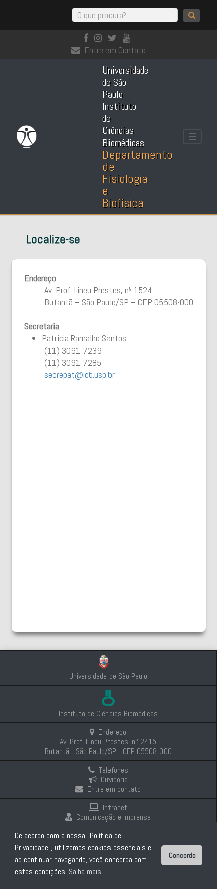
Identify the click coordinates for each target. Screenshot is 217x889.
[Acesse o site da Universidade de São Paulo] (108, 663)
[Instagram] (100, 38)
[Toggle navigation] (192, 136)
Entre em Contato (115, 50)
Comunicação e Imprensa (113, 817)
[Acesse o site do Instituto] (108, 699)
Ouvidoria (114, 779)
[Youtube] (128, 38)
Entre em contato (114, 789)
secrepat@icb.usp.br (79, 374)
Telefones (113, 770)
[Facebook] (87, 38)
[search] (191, 15)
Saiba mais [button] (85, 871)
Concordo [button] (182, 855)
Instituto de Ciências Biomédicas (108, 713)
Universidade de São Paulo (108, 676)
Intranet (115, 807)
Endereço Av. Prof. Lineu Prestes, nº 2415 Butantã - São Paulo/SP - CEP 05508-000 (108, 742)
